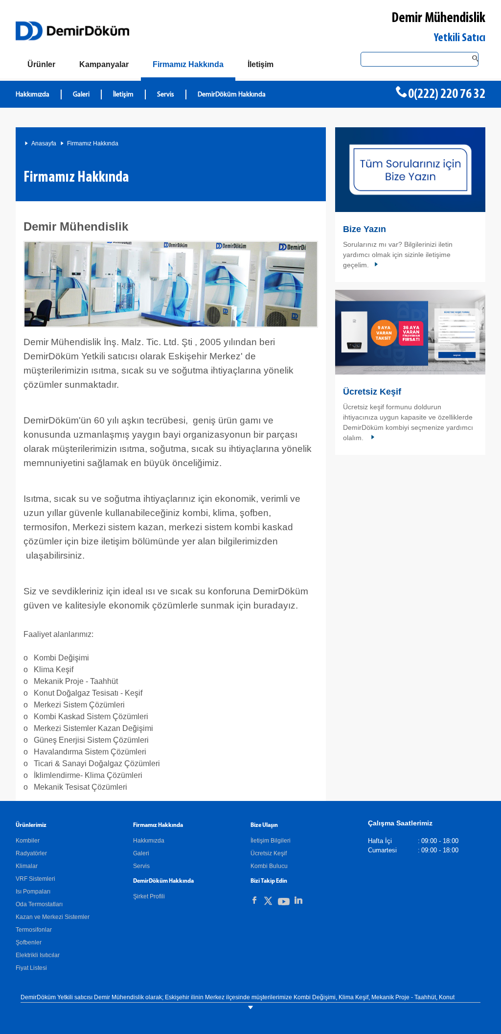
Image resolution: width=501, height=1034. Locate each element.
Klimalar (27, 866)
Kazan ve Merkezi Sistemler (53, 917)
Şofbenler (29, 942)
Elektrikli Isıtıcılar (38, 955)
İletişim (123, 94)
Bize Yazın (364, 229)
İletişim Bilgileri (270, 840)
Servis (165, 94)
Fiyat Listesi (31, 967)
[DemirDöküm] (72, 31)
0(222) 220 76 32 (446, 94)
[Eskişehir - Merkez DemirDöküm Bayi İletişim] (410, 169)
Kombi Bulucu (269, 866)
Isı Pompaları (33, 891)
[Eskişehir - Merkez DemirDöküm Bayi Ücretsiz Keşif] (410, 332)
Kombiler (28, 840)
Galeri (81, 94)
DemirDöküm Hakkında (232, 94)
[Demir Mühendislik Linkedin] (298, 900)
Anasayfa (43, 143)
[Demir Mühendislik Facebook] (254, 900)
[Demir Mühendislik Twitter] (268, 902)
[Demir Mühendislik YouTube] (284, 903)
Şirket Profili (149, 896)
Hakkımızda (32, 94)
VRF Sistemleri (35, 878)
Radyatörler (31, 853)
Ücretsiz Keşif (372, 391)
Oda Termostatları (39, 904)
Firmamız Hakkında (92, 143)
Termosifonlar (34, 929)
